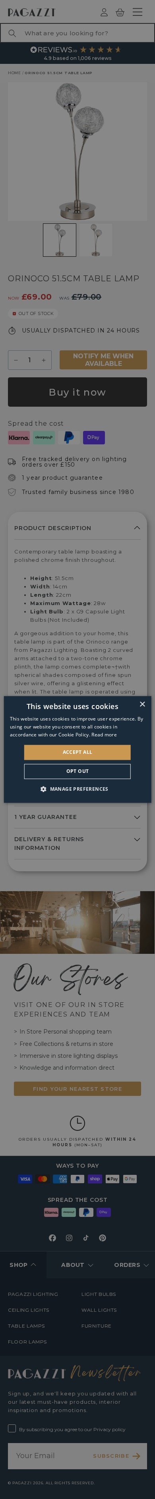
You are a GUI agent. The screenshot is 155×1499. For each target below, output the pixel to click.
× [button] (142, 704)
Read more (104, 734)
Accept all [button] (78, 752)
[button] (77, 789)
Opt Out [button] (77, 771)
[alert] (77, 749)
